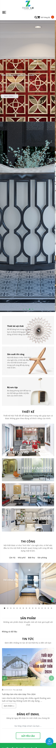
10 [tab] (32, 608)
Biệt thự (31, 557)
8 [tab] (26, 608)
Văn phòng (42, 557)
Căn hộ (12, 557)
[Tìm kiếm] (36, 17)
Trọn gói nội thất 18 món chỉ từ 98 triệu (19, 694)
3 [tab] (29, 309)
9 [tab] (29, 608)
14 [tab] (45, 608)
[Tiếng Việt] (52, 17)
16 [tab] (51, 608)
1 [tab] (23, 309)
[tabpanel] (28, 166)
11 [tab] (35, 608)
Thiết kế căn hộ (16, 452)
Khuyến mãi (18, 690)
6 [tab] (20, 608)
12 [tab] (39, 608)
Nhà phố (21, 557)
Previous (4, 678)
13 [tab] (42, 608)
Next (51, 678)
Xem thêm (9, 101)
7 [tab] (23, 608)
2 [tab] (26, 309)
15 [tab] (48, 608)
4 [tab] (32, 309)
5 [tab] (17, 608)
